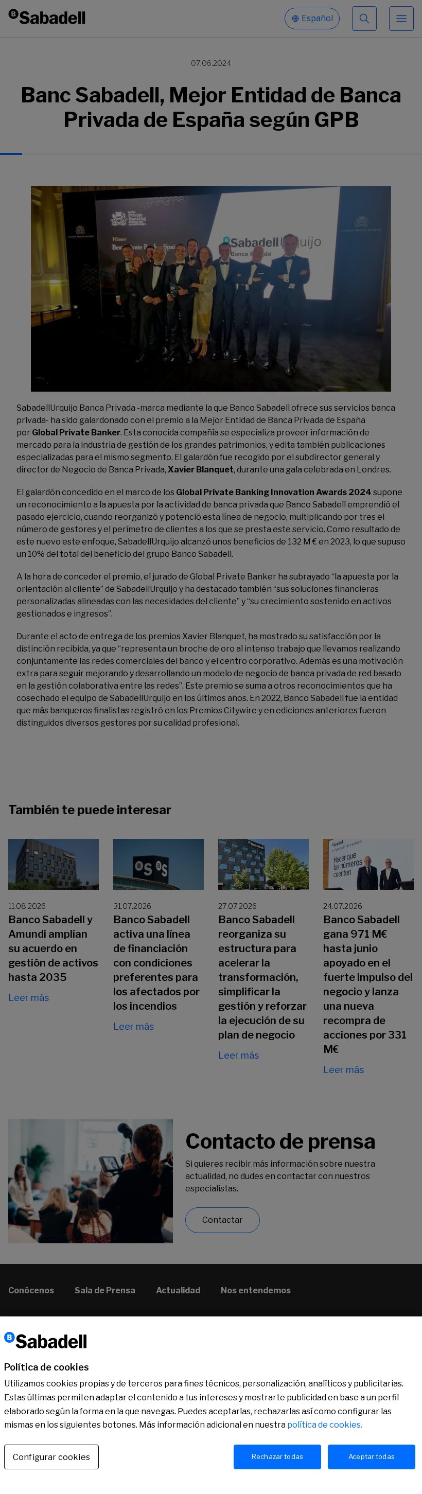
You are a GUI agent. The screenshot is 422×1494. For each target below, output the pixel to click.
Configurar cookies (51, 1457)
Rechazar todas (277, 1456)
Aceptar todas (371, 1456)
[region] (211, 1405)
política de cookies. (324, 1425)
